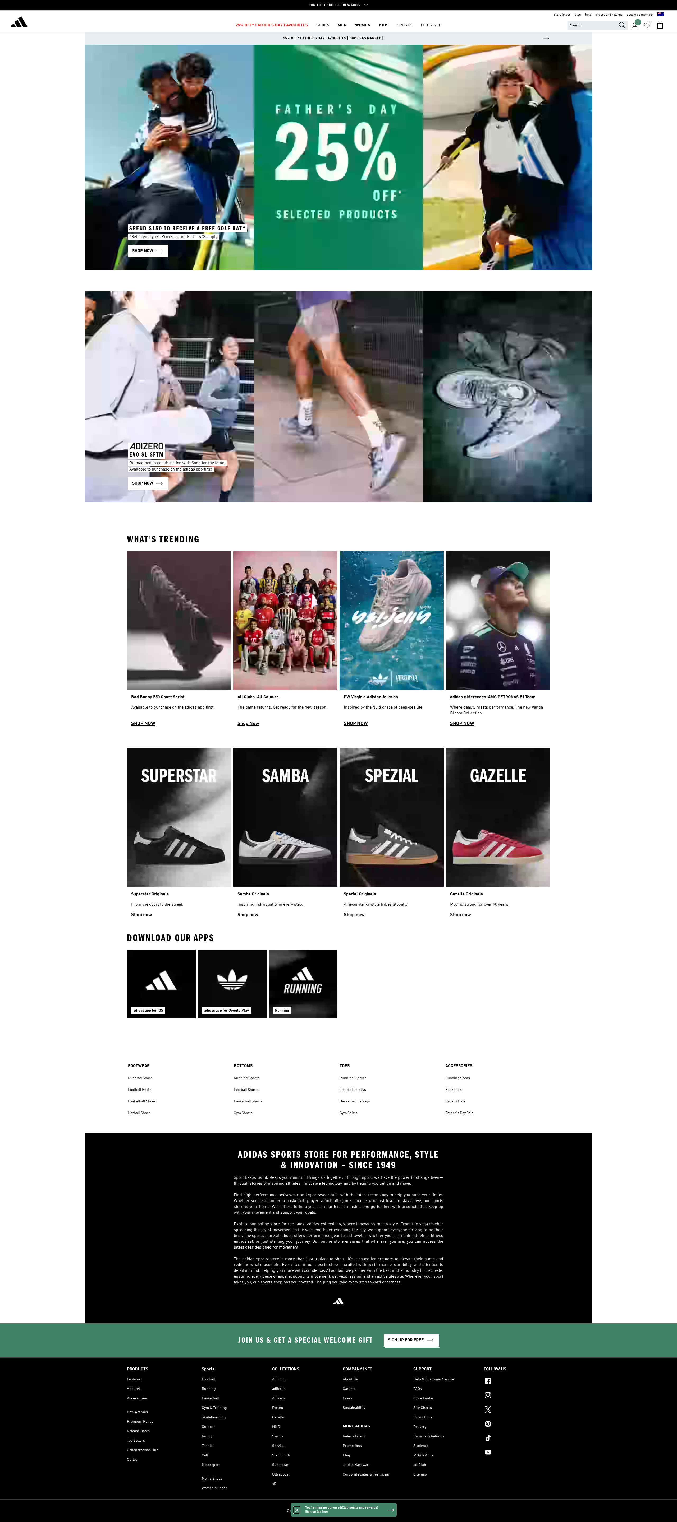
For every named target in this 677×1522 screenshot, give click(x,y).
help (588, 14)
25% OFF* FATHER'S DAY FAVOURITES (272, 25)
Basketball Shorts (248, 1101)
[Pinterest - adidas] (517, 1424)
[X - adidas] (517, 1410)
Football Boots (139, 1090)
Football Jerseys (353, 1090)
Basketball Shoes (142, 1101)
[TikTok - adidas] (517, 1439)
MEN (342, 25)
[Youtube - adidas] (517, 1453)
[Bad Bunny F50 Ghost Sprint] (179, 641)
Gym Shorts (243, 1113)
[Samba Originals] (285, 835)
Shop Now (248, 723)
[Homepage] (19, 22)
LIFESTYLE (431, 25)
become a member (640, 14)
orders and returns (609, 14)
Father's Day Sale (459, 1113)
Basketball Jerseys (355, 1101)
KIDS (383, 25)
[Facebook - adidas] (517, 1382)
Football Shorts (246, 1090)
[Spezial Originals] (392, 835)
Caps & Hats (455, 1101)
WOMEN (362, 25)
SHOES (322, 25)
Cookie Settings (300, 1511)
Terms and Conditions (358, 1511)
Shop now (141, 915)
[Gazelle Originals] (498, 835)
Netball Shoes (139, 1113)
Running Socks (457, 1078)
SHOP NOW (143, 723)
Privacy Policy (326, 1511)
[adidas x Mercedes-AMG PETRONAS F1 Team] (498, 641)
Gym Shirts (349, 1113)
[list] (338, 641)
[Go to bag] (660, 25)
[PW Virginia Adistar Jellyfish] (392, 641)
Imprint (384, 1511)
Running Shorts (246, 1078)
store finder (562, 14)
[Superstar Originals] (179, 835)
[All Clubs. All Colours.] (285, 641)
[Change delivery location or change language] (660, 15)
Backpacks (454, 1090)
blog (578, 14)
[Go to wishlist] (647, 25)
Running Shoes (140, 1078)
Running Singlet (353, 1078)
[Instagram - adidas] (517, 1396)
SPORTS (404, 25)
